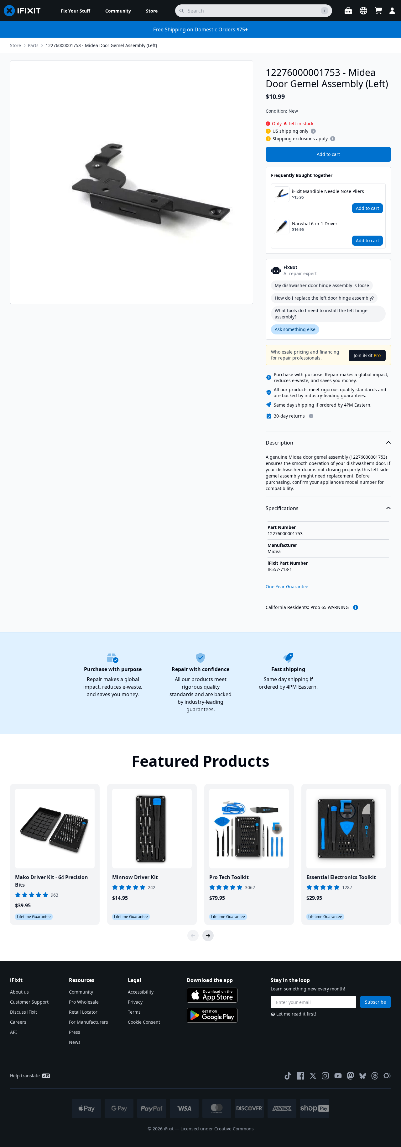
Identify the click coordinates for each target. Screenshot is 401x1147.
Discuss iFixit (23, 1012)
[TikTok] (288, 1076)
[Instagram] (325, 1076)
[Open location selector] (363, 10)
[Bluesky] (362, 1076)
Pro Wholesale (84, 1002)
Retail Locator (83, 1012)
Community (81, 992)
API (13, 1032)
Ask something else (295, 329)
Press (74, 1032)
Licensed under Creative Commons (217, 1129)
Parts (33, 45)
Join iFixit (367, 355)
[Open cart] (378, 10)
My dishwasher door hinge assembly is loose (322, 285)
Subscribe (375, 1002)
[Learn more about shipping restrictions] (313, 131)
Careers (18, 1022)
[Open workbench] (348, 10)
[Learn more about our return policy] (311, 416)
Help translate (25, 1076)
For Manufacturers (88, 1022)
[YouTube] (338, 1076)
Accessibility (141, 992)
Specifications (282, 508)
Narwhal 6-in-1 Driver (314, 224)
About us (19, 992)
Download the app (210, 980)
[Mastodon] (350, 1076)
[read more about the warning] (355, 607)
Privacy (135, 1002)
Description (279, 442)
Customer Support (29, 1002)
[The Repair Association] (387, 1076)
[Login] (392, 11)
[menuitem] (75, 10)
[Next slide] (208, 935)
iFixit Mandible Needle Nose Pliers (328, 191)
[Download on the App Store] (212, 995)
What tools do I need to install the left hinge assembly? (321, 313)
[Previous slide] (193, 935)
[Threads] (374, 1076)
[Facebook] (300, 1076)
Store (15, 45)
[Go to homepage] (25, 10)
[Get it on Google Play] (212, 1015)
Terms (134, 1012)
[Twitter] (313, 1076)
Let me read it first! (296, 1014)
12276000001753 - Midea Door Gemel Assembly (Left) (101, 45)
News (75, 1042)
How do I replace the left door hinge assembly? (324, 298)
